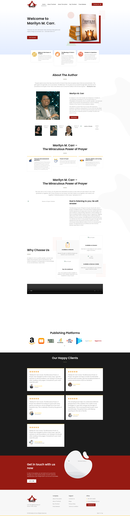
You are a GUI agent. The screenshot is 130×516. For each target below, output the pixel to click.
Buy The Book (73, 4)
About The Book (51, 4)
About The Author (62, 4)
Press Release (82, 4)
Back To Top (100, 513)
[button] (97, 4)
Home (43, 4)
